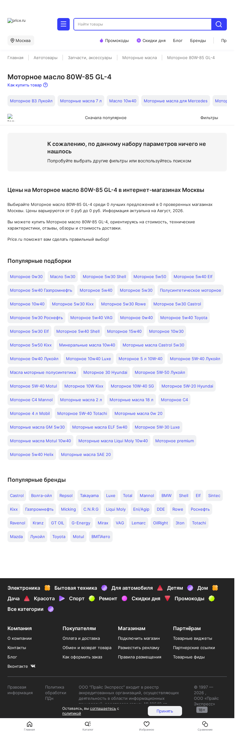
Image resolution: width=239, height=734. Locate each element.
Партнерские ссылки (194, 647)
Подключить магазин (139, 638)
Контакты (16, 647)
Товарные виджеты (192, 638)
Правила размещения (139, 656)
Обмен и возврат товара (87, 647)
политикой (71, 713)
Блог (12, 656)
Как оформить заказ (82, 656)
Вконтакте (17, 666)
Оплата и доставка (81, 638)
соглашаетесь (103, 708)
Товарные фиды (189, 656)
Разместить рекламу (138, 647)
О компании (19, 638)
